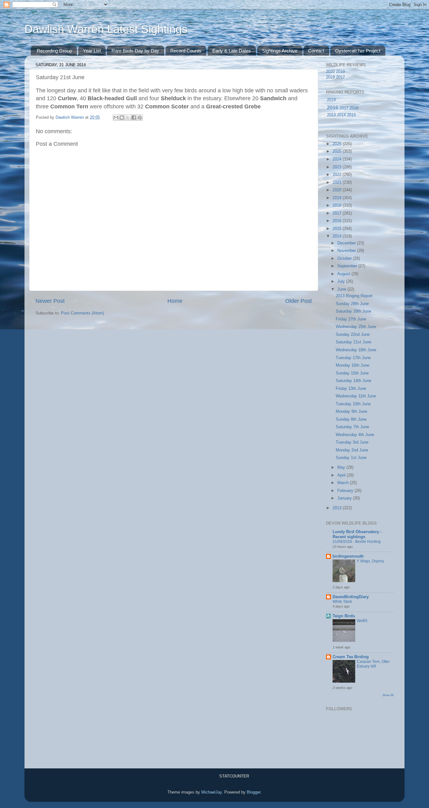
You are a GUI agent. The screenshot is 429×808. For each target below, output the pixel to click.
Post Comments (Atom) (82, 313)
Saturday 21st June (353, 342)
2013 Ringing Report (354, 296)
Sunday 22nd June (353, 334)
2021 (338, 182)
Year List (92, 50)
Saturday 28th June (353, 311)
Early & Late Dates (231, 50)
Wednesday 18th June (356, 350)
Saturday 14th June (353, 381)
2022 (338, 174)
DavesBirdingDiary (351, 597)
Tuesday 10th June (353, 404)
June (342, 289)
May (341, 467)
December (347, 243)
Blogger (253, 792)
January (345, 498)
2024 (338, 159)
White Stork (342, 601)
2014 (341, 115)
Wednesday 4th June (355, 435)
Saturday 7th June (352, 427)
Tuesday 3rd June (352, 442)
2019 (340, 71)
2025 (338, 151)
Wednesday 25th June (356, 327)
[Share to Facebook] (134, 117)
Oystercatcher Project (357, 50)
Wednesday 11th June (356, 396)
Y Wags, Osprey (370, 561)
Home (174, 301)
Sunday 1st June (351, 458)
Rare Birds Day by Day (135, 50)
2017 (340, 77)
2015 (351, 115)
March (343, 483)
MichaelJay (211, 792)
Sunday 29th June (352, 304)
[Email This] (116, 117)
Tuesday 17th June (353, 358)
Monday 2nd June (352, 450)
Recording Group (54, 50)
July (341, 281)
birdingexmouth (348, 556)
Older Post (298, 301)
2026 (338, 144)
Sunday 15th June (352, 373)
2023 (338, 167)
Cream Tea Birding (351, 657)
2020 (330, 71)
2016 (332, 107)
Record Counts (185, 50)
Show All (388, 695)
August (344, 274)
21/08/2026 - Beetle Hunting (357, 541)
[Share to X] (128, 117)
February (346, 491)
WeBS (362, 621)
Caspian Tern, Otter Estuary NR (373, 664)
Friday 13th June (351, 388)
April (342, 475)
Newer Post (50, 301)
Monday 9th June (351, 411)
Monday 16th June (352, 365)
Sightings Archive (279, 50)
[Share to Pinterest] (140, 117)
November (347, 250)
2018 (330, 77)
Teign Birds (344, 616)
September (347, 266)
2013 (331, 115)
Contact (316, 50)
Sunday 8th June (351, 419)
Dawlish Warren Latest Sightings (105, 29)
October (345, 258)
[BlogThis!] (122, 117)
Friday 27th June (351, 319)
